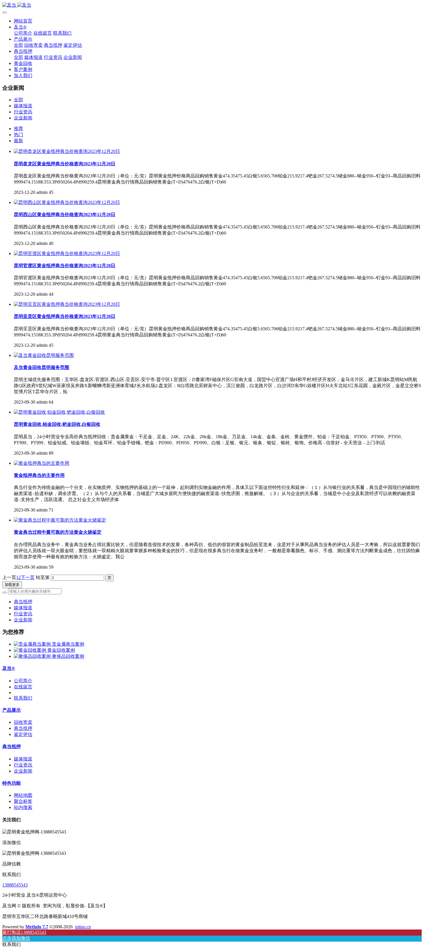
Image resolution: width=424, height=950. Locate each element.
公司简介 (23, 680)
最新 (18, 140)
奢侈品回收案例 (68, 656)
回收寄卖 (23, 722)
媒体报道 (23, 105)
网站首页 (23, 20)
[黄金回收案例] (30, 650)
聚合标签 (23, 801)
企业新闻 (23, 117)
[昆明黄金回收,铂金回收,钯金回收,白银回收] (59, 412)
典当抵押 (23, 601)
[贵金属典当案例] (33, 644)
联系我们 (23, 698)
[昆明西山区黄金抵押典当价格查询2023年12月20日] (67, 202)
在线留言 (23, 686)
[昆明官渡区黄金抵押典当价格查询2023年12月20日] (67, 253)
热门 (18, 134)
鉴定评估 (23, 734)
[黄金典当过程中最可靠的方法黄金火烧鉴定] (60, 520)
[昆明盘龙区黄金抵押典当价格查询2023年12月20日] (67, 151)
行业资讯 (23, 111)
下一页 (28, 577)
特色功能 (11, 783)
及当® (8, 668)
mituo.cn (83, 926)
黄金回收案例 (61, 650)
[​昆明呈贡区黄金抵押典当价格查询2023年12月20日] (67, 304)
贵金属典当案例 (68, 644)
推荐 (18, 128)
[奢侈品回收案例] (33, 656)
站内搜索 (23, 807)
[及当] (212, 5)
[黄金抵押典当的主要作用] (41, 463)
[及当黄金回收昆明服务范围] (44, 355)
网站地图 (23, 795)
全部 (18, 45)
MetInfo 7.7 (36, 926)
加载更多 (12, 584)
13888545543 (15, 884)
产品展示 (11, 710)
